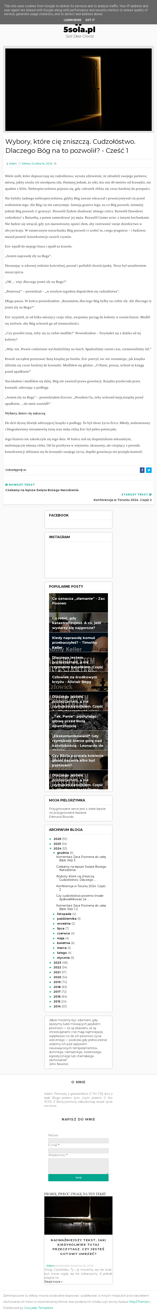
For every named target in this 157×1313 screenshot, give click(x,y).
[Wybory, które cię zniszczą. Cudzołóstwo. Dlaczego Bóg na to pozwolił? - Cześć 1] (78, 89)
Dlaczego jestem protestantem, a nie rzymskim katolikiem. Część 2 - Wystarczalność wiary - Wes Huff (77, 706)
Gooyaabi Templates (38, 1308)
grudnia (63, 853)
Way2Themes (139, 1302)
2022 (58, 967)
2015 (57, 1001)
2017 (57, 991)
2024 (58, 848)
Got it (90, 20)
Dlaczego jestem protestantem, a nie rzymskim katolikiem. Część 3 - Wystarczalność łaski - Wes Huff (77, 667)
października (67, 918)
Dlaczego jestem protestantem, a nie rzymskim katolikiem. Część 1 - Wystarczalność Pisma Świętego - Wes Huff (77, 785)
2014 (58, 1006)
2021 (57, 972)
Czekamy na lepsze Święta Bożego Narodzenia (81, 868)
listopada (64, 914)
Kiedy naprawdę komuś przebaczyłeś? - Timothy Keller (74, 642)
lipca (61, 928)
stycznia (64, 958)
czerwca (64, 933)
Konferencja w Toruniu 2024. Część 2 (81, 887)
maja (61, 938)
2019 (57, 982)
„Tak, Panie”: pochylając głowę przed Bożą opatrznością (74, 721)
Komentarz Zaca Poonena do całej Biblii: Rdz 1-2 (81, 907)
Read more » (53, 1282)
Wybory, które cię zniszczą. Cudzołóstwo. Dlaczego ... (76, 878)
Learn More (72, 20)
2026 (58, 839)
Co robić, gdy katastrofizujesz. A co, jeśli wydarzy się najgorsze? (76, 623)
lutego (62, 953)
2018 (58, 987)
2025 (58, 844)
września (64, 923)
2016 (57, 996)
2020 (58, 977)
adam (50, 1265)
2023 (58, 962)
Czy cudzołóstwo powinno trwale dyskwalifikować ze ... (79, 897)
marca (62, 948)
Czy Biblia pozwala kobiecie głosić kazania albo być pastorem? (77, 760)
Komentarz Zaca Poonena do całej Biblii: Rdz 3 (81, 858)
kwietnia (64, 943)
